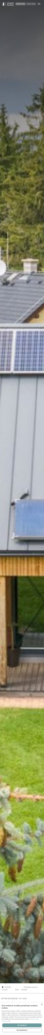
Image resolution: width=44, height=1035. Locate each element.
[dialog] (22, 1018)
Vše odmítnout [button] (21, 1030)
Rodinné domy (20, 4)
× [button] (41, 1004)
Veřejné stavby (31, 4)
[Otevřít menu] (39, 4)
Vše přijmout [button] (22, 1025)
